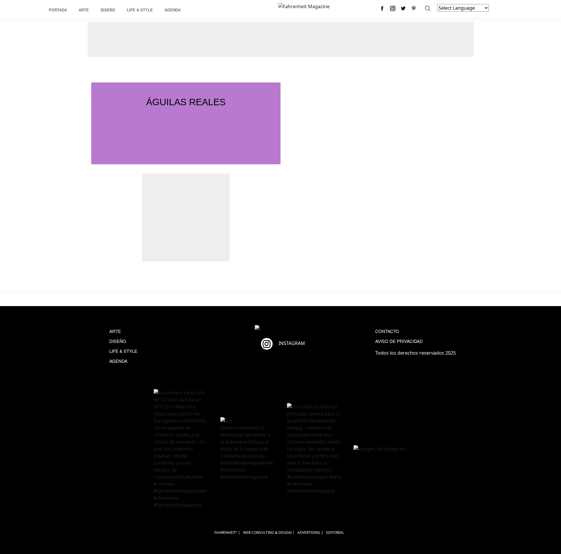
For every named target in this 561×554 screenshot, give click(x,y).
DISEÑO (117, 341)
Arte (84, 10)
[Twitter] (403, 8)
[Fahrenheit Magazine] (280, 328)
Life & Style (140, 10)
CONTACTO (387, 331)
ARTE (115, 331)
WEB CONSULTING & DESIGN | (269, 532)
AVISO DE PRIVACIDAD (399, 341)
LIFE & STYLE (123, 351)
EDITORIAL (335, 532)
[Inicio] (304, 6)
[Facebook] (382, 8)
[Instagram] (392, 8)
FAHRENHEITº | (227, 532)
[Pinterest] (413, 8)
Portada (58, 10)
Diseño (108, 10)
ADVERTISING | (310, 532)
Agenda (173, 10)
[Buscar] (428, 8)
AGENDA (118, 361)
